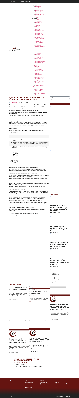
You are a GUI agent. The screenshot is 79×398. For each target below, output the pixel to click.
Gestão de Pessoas (39, 10)
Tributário (37, 17)
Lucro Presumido (38, 27)
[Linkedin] (69, 1)
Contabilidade (38, 6)
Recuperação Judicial (39, 15)
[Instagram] (65, 1)
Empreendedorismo (39, 9)
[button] (38, 49)
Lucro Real (37, 29)
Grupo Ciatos (37, 25)
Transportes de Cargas (39, 38)
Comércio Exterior (38, 21)
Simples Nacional (38, 37)
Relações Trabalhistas (39, 34)
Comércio (37, 19)
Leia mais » (11, 297)
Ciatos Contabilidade (39, 90)
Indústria (37, 26)
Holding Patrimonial (39, 94)
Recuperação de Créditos (40, 14)
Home (34, 3)
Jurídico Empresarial (39, 42)
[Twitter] (67, 1)
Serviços (37, 82)
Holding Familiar (38, 11)
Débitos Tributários (39, 23)
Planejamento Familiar (39, 30)
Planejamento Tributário (40, 46)
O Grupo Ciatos (38, 41)
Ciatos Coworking (38, 45)
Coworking (37, 7)
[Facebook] (63, 1)
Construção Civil (38, 22)
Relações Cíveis (38, 33)
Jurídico (36, 13)
